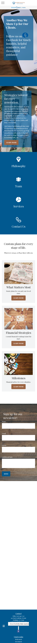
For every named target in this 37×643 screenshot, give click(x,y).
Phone (4, 445)
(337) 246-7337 (20, 616)
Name (4, 422)
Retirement (18, 639)
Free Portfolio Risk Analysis (19, 624)
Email (4, 433)
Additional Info (7, 457)
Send (6, 474)
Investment (18, 642)
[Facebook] (18, 631)
